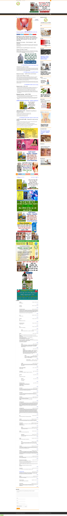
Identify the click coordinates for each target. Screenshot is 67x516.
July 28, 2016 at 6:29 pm (35, 392)
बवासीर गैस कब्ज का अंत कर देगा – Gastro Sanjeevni (27, 100)
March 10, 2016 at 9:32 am (35, 355)
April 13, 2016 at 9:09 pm (35, 371)
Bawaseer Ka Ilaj (21, 471)
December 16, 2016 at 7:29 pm (35, 450)
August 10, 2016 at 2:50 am (35, 363)
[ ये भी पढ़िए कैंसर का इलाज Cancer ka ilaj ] (31, 84)
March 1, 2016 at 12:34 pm (35, 333)
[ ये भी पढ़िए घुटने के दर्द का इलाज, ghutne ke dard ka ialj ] (28, 117)
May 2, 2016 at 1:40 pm (35, 374)
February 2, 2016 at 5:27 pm (35, 318)
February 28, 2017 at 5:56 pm (35, 471)
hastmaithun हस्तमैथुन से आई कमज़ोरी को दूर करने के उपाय (46, 73)
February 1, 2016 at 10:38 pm (35, 305)
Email (17, 500)
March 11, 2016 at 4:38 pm (35, 367)
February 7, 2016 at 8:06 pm (35, 326)
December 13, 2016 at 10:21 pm (35, 441)
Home (17, 14)
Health (19, 17)
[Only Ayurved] (18, 3)
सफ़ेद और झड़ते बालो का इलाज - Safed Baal (45, 95)
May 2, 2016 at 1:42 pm (35, 378)
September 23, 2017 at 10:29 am (35, 483)
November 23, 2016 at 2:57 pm (35, 438)
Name (17, 498)
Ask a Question (23, 0)
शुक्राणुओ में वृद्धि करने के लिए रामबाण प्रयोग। (34, 177)
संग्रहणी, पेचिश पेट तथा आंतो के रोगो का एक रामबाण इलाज (20, 177)
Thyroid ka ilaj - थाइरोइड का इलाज (45, 125)
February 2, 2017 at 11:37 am (35, 434)
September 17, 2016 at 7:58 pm (35, 359)
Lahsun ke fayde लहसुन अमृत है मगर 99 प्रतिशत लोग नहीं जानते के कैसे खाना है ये (45, 35)
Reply (37, 307)
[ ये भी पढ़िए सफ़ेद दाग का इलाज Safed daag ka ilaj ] (29, 65)
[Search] (50, 0)
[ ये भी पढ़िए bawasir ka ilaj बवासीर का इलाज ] (30, 72)
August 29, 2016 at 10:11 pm (35, 415)
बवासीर (21, 17)
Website (18, 502)
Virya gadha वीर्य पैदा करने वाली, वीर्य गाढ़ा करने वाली (45, 45)
